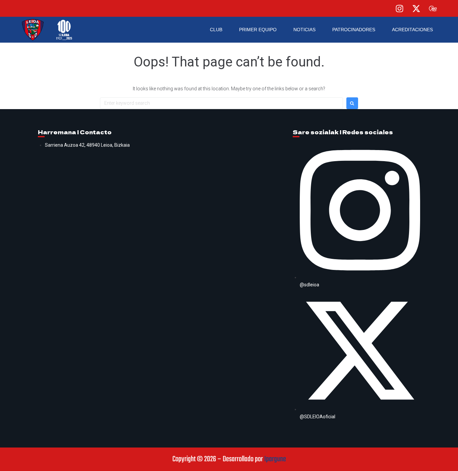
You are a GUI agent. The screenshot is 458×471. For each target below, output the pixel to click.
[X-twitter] (416, 8)
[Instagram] (399, 8)
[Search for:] (221, 103)
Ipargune (275, 459)
